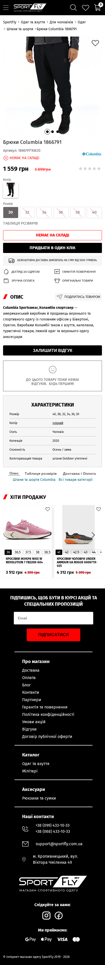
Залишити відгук (52, 350)
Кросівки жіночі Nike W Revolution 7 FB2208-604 (24, 560)
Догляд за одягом (25, 271)
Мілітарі (30, 771)
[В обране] (95, 43)
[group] (52, 86)
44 (94, 552)
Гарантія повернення (79, 271)
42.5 (76, 552)
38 (38, 552)
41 (58, 552)
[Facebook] (58, 915)
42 (67, 552)
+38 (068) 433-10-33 (52, 831)
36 (8, 552)
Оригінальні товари (77, 280)
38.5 (47, 552)
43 (85, 552)
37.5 (28, 552)
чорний (57, 423)
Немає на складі (52, 235)
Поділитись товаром (82, 297)
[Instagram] (46, 915)
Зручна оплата (22, 280)
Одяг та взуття (35, 763)
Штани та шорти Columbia (34, 480)
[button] (47, 131)
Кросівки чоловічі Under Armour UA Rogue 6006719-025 (77, 562)
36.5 (18, 552)
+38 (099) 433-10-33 (52, 825)
